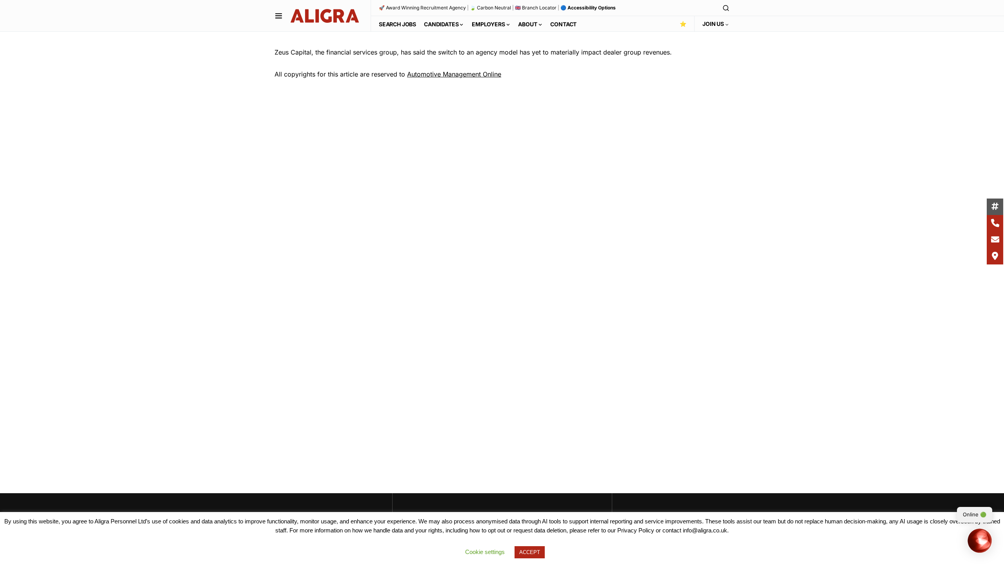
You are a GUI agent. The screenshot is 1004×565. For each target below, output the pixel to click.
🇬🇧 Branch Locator (536, 8)
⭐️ (683, 23)
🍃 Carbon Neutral (490, 8)
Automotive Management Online (454, 74)
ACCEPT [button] (529, 552)
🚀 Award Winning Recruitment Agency (422, 8)
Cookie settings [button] (485, 552)
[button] (279, 15)
